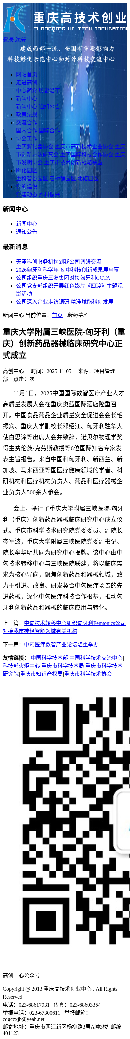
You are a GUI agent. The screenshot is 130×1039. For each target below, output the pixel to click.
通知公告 (49, 106)
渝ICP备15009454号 (49, 997)
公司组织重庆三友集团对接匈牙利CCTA (63, 278)
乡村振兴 (49, 194)
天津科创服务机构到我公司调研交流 (58, 262)
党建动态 (26, 194)
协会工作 (26, 138)
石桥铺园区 (62, 178)
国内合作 (26, 130)
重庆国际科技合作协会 (86, 154)
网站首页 (26, 74)
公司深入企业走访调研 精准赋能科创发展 (64, 302)
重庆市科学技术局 (62, 666)
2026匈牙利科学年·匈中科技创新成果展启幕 (67, 270)
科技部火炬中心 (21, 666)
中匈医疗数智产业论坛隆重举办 (61, 644)
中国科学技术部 (49, 658)
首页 (57, 315)
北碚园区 (88, 178)
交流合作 (26, 122)
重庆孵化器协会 (34, 146)
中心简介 (26, 90)
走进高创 (26, 82)
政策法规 (26, 114)
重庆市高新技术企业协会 (84, 146)
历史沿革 (49, 90)
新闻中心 (26, 98)
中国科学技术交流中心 (96, 658)
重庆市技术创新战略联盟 (73, 162)
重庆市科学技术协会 (88, 674)
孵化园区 (26, 170)
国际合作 (49, 130)
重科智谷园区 (32, 178)
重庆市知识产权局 (41, 674)
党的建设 (26, 186)
